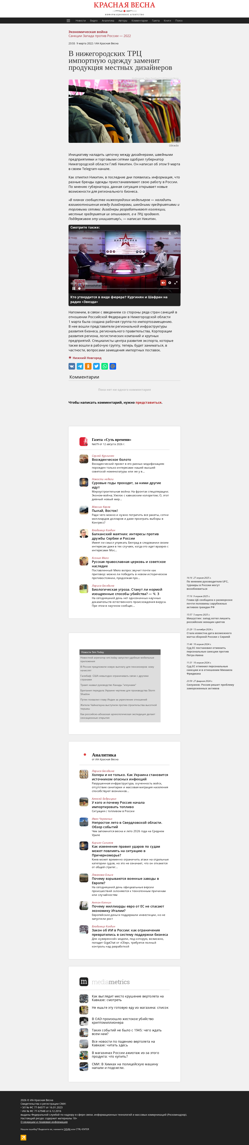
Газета (155, 20)
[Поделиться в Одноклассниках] (88, 366)
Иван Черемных (102, 818)
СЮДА (67, 1129)
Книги (167, 20)
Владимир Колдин (103, 530)
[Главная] (124, 9)
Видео (94, 20)
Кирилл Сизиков (102, 842)
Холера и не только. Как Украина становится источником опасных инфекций (130, 777)
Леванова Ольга (102, 874)
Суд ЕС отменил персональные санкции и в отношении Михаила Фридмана (209, 670)
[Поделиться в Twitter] (96, 366)
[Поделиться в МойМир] (113, 366)
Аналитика (108, 20)
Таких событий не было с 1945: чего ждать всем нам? (127, 1032)
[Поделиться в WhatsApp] (104, 366)
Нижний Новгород (87, 358)
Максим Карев (101, 507)
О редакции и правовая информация (44, 1122)
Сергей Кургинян (103, 455)
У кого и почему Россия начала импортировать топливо (118, 804)
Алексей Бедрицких (104, 798)
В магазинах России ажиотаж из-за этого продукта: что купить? (125, 1055)
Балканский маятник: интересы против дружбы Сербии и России (125, 536)
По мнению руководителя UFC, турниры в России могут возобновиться (207, 585)
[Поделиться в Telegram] (80, 366)
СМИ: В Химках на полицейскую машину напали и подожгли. (125, 1066)
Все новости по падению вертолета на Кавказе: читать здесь (123, 1043)
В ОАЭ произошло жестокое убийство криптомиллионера (123, 1021)
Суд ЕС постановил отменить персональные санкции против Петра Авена (208, 651)
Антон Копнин (101, 902)
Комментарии (140, 20)
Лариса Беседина (103, 585)
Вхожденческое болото (111, 459)
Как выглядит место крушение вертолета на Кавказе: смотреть (128, 998)
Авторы (122, 20)
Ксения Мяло (100, 558)
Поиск (178, 20)
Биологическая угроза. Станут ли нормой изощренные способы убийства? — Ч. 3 (127, 591)
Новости (81, 20)
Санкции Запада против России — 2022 (100, 36)
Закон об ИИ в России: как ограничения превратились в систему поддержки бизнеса (130, 932)
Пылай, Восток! (105, 510)
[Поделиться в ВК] (72, 366)
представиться (149, 402)
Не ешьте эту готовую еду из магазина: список (130, 1007)
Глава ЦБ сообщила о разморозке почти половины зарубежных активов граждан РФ (209, 603)
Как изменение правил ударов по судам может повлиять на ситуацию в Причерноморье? (126, 850)
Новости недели (103, 479)
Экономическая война (88, 32)
